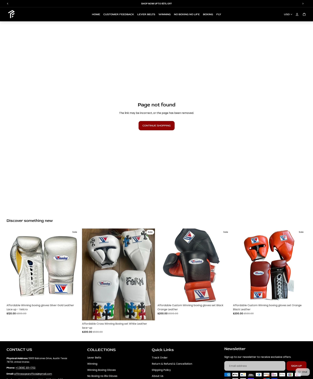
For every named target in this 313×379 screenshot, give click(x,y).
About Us (157, 376)
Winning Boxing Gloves (101, 370)
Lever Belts (94, 357)
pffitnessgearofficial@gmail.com (33, 373)
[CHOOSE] (75, 297)
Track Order (160, 357)
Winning (92, 364)
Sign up (296, 365)
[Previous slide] (7, 3)
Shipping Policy (161, 370)
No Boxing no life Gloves (102, 376)
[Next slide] (302, 3)
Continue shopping (156, 125)
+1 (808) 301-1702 (25, 367)
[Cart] (304, 14)
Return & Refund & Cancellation (172, 364)
